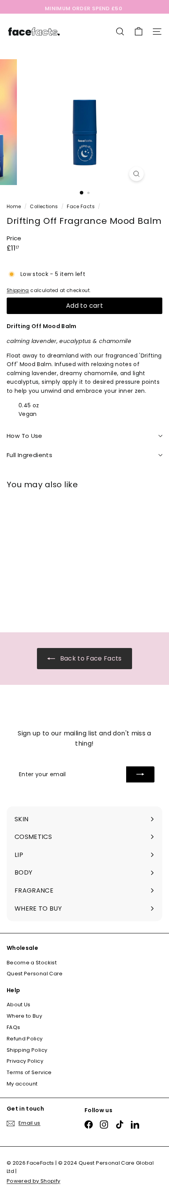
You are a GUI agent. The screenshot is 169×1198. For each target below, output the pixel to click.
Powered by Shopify (33, 1181)
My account (22, 1083)
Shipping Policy (27, 1050)
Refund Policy (25, 1038)
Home (14, 206)
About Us (19, 1004)
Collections (44, 206)
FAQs (13, 1027)
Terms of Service (29, 1072)
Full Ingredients (29, 455)
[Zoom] (136, 174)
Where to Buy (24, 1016)
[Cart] (138, 31)
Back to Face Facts (90, 658)
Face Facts (81, 206)
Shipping (18, 290)
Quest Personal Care (35, 973)
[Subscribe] (140, 774)
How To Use (24, 436)
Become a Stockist (32, 962)
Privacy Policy (25, 1061)
